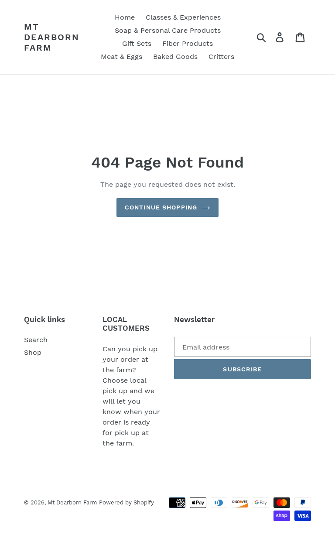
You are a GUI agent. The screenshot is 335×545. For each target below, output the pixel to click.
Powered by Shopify (126, 502)
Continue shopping (161, 207)
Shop (32, 352)
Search (36, 340)
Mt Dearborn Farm (51, 37)
